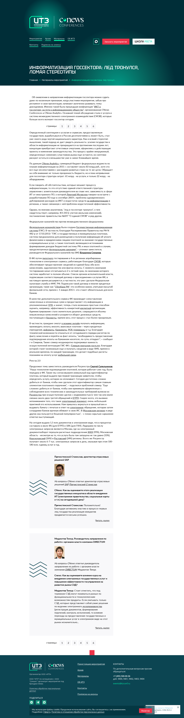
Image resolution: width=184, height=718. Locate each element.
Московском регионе (94, 410)
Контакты (33, 45)
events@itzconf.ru (121, 683)
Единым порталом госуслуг (85, 345)
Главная (33, 80)
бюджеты (51, 317)
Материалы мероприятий (55, 80)
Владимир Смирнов (90, 252)
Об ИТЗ (71, 39)
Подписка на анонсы (51, 45)
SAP (66, 484)
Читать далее (102, 520)
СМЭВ (97, 261)
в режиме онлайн (71, 323)
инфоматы (48, 329)
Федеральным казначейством (45, 227)
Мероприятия (35, 39)
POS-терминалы (76, 329)
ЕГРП (75, 398)
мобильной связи (67, 355)
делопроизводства (92, 606)
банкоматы (61, 329)
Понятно (145, 710)
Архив (48, 39)
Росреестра (35, 394)
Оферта (46, 712)
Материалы (59, 39)
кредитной (85, 308)
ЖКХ (90, 432)
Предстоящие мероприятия (91, 664)
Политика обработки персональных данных (44, 689)
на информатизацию (97, 200)
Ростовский (60, 438)
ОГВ (50, 305)
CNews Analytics (50, 163)
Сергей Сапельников (101, 366)
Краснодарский (37, 438)
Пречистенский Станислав (83, 484)
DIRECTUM (71, 569)
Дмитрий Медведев (77, 194)
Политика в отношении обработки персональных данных (77, 712)
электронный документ (74, 401)
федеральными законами (62, 249)
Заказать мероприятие (116, 41)
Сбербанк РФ (62, 286)
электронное (77, 407)
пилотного (47, 258)
